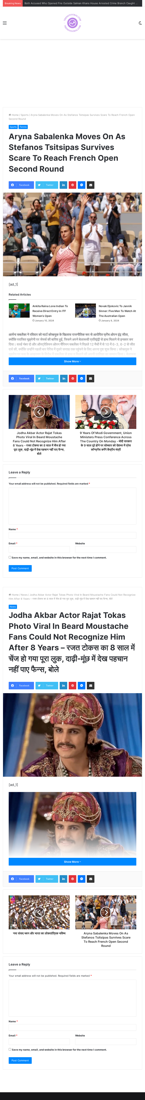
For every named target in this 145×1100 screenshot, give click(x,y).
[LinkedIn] (63, 185)
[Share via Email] (90, 185)
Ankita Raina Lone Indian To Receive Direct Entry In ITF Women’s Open (50, 310)
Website (80, 543)
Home (15, 114)
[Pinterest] (72, 185)
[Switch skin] (140, 24)
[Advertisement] (72, 77)
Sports (25, 114)
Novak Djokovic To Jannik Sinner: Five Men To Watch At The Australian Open (117, 310)
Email (13, 543)
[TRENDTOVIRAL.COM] (72, 22)
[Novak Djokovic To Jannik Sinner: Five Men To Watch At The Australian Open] (85, 310)
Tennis (23, 126)
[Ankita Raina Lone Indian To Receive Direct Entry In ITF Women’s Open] (19, 310)
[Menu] (5, 24)
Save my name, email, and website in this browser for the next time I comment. (59, 557)
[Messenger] (81, 185)
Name (13, 529)
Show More (71, 361)
